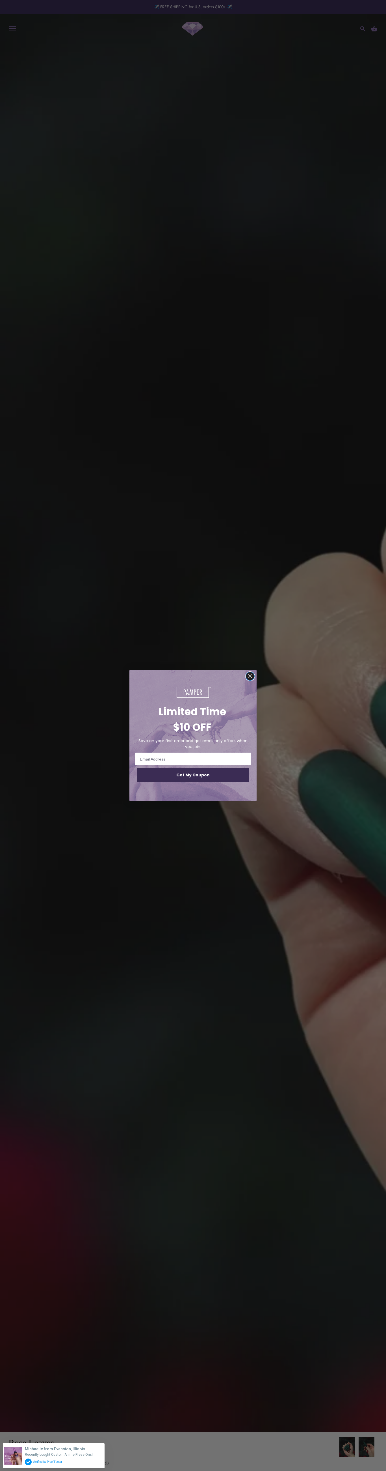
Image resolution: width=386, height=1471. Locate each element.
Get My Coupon (193, 775)
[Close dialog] (250, 676)
